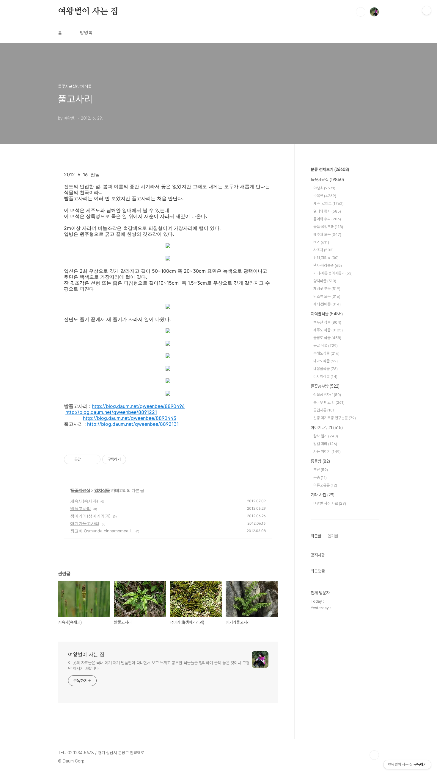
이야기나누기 (327, 427)
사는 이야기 (327, 451)
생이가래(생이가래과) (90, 515)
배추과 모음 (327, 234)
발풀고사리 (80, 508)
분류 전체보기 (330, 169)
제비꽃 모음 (326, 288)
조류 (320, 469)
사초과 (323, 250)
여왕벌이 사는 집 (88, 11)
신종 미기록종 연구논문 (334, 418)
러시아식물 (325, 376)
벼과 (321, 242)
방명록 (86, 32)
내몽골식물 (325, 369)
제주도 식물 (328, 330)
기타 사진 (322, 494)
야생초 (324, 188)
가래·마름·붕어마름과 (333, 273)
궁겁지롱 (324, 410)
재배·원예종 (327, 304)
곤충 (320, 477)
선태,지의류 (326, 257)
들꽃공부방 (325, 386)
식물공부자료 (327, 394)
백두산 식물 (327, 322)
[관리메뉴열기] (426, 10)
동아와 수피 (327, 219)
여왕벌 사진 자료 (329, 503)
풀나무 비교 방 (329, 402)
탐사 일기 (325, 436)
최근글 (316, 536)
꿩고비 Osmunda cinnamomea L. (101, 530)
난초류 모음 (326, 296)
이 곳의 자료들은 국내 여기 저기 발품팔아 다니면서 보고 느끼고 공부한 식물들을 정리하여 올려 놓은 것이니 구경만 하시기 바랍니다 (158, 665)
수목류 (324, 196)
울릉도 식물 (327, 338)
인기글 (333, 536)
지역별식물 (327, 313)
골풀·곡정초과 (328, 226)
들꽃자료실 (80, 490)
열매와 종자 (327, 211)
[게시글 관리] (94, 459)
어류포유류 (325, 485)
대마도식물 (325, 361)
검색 (360, 11)
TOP (374, 755)
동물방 (320, 461)
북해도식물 (326, 353)
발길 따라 (325, 444)
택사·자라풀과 (327, 265)
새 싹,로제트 (328, 203)
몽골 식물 (325, 345)
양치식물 (102, 490)
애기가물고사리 (84, 523)
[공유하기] (86, 459)
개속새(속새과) (84, 500)
